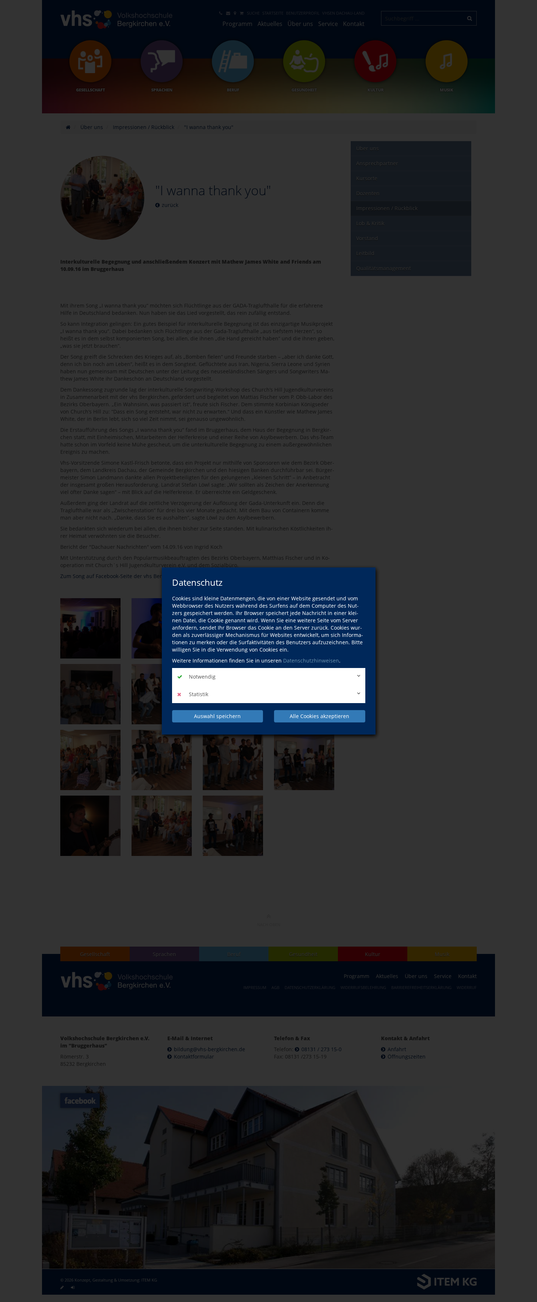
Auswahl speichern (217, 716)
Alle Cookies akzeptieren (319, 716)
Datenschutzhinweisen (311, 660)
